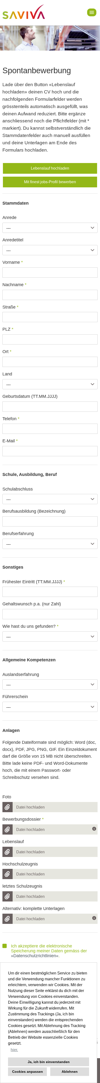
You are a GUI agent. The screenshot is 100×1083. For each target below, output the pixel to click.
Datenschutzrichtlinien (34, 955)
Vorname (12, 262)
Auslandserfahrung (20, 674)
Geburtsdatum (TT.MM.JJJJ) (30, 396)
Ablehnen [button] (70, 1072)
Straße (10, 307)
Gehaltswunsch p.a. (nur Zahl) (31, 603)
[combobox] (50, 228)
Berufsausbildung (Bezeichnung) (34, 511)
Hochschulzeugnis (20, 864)
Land (7, 374)
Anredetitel (12, 239)
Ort (6, 351)
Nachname (14, 284)
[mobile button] (91, 12)
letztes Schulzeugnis (22, 886)
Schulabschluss (17, 489)
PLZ (7, 329)
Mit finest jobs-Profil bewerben (50, 182)
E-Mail (10, 440)
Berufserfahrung (18, 533)
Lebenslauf (13, 841)
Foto (6, 796)
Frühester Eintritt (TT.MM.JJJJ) (33, 581)
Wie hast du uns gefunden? (30, 626)
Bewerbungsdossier (23, 819)
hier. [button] (14, 1050)
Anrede (9, 217)
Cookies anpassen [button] (27, 1072)
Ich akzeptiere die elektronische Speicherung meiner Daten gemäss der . (49, 951)
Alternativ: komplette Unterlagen (33, 908)
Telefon (10, 418)
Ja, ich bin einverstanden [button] (49, 1062)
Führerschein (15, 696)
